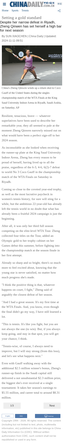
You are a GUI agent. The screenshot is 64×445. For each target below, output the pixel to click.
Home (5, 10)
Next (52, 405)
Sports (15, 10)
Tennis (25, 10)
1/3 (12, 405)
